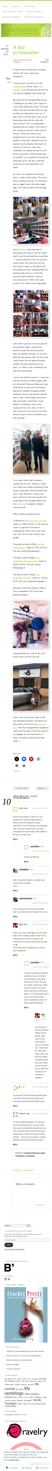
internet (19, 504)
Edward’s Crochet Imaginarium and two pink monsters (25, 1351)
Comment (39, 1205)
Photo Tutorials (34, 12)
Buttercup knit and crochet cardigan (19, 1360)
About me (16, 6)
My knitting (19, 1389)
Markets (24, 1384)
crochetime (34, 846)
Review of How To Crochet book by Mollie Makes (24, 1356)
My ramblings (17, 1391)
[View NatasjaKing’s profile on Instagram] (5, 1279)
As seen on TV (10, 1379)
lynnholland (23, 869)
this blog (21, 249)
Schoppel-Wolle (19, 86)
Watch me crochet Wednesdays (34, 1404)
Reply (15, 839)
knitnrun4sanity (25, 898)
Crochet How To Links (12, 12)
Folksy (39, 1381)
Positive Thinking (17, 1400)
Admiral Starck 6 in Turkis (36, 521)
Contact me (29, 6)
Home (4, 6)
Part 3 (26, 1397)
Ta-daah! (28, 1400)
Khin (21, 924)
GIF (44, 1381)
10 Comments (44, 61)
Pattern (38, 1397)
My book (31, 1384)
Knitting (17, 1384)
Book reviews (22, 1379)
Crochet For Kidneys (33, 17)
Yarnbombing (10, 1406)
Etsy (18, 1381)
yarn (8, 82)
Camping (35, 1379)
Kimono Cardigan (13, 1364)
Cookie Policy (14, 1460)
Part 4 (31, 1397)
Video (20, 1404)
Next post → (42, 788)
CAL (29, 1379)
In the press (9, 1385)
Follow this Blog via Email (19, 1231)
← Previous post (21, 788)
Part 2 (21, 1397)
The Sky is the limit (13, 1369)
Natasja (24, 60)
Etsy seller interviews (28, 1381)
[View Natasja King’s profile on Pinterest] (9, 1279)
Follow (9, 1245)
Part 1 (15, 1397)
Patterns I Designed (11, 17)
